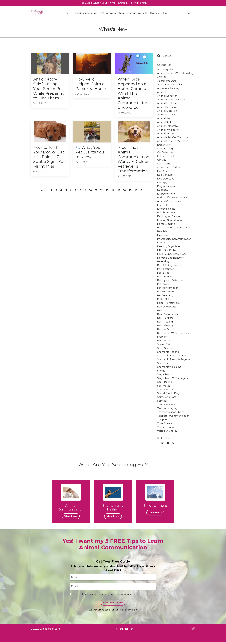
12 (101, 190)
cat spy (161, 159)
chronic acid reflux (168, 167)
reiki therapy (165, 325)
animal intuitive (166, 103)
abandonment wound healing (175, 73)
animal (161, 92)
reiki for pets (165, 317)
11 (96, 190)
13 (107, 190)
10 (90, 190)
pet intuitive (164, 276)
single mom (164, 374)
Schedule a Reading (85, 13)
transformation (166, 427)
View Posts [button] (70, 516)
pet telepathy (165, 295)
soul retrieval (165, 389)
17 (130, 190)
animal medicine (167, 107)
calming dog (165, 148)
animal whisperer (168, 129)
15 (119, 190)
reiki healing (165, 321)
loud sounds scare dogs (172, 254)
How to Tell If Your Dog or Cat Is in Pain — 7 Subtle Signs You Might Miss (49, 157)
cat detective (165, 152)
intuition (162, 242)
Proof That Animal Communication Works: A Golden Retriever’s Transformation (134, 159)
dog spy (162, 182)
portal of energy (167, 299)
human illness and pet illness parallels (174, 229)
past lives (163, 272)
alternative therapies (169, 84)
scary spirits (164, 348)
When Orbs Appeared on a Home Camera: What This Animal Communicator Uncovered (132, 93)
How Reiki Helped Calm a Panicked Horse (90, 84)
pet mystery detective (170, 280)
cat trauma (164, 163)
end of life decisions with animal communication (173, 199)
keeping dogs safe (168, 246)
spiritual (162, 400)
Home (67, 13)
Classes (154, 13)
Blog (164, 13)
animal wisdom (166, 133)
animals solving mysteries (172, 141)
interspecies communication (174, 239)
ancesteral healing (168, 88)
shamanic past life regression (175, 359)
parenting (163, 261)
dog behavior (165, 174)
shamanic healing (168, 351)
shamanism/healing (169, 367)
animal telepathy (167, 126)
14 (113, 190)
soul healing (164, 382)
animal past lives (167, 114)
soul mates (163, 385)
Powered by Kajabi (186, 635)
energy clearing (166, 205)
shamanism (164, 363)
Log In (190, 13)
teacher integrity (167, 408)
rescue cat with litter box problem (173, 335)
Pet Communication (112, 13)
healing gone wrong (169, 220)
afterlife (161, 77)
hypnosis (162, 235)
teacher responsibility (170, 412)
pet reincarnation (168, 287)
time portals (164, 423)
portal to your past (168, 302)
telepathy (163, 419)
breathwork (164, 144)
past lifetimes (165, 269)
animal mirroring (167, 111)
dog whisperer (166, 186)
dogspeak (163, 190)
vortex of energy (167, 430)
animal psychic (166, 118)
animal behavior (167, 95)
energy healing (166, 208)
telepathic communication (173, 415)
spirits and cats (166, 397)
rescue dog (164, 340)
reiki (160, 310)
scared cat (163, 344)
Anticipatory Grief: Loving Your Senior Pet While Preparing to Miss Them (49, 88)
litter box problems (168, 250)
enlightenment (166, 212)
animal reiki (164, 122)
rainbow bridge (166, 306)
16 (124, 190)
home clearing (166, 223)
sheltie (161, 370)
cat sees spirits (166, 156)
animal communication (171, 99)
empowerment (166, 193)
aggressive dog (166, 80)
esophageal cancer (168, 216)
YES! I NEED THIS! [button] (113, 602)
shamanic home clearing (172, 355)
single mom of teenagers (172, 378)
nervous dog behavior (170, 257)
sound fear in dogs (168, 393)
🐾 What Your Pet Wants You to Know (89, 152)
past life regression (169, 265)
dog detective (165, 178)
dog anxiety (164, 171)
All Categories (165, 69)
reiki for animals (167, 314)
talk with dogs (166, 404)
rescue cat (164, 329)
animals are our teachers (172, 137)
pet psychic (164, 284)
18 (136, 190)
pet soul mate (165, 291)
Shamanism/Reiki (136, 13)
